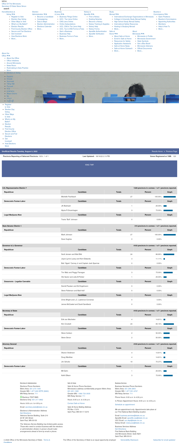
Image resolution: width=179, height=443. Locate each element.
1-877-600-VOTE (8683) (39, 391)
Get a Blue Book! (143, 43)
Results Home (157, 151)
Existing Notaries (95, 19)
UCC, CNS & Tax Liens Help (70, 26)
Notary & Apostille (87, 12)
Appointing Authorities (166, 21)
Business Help (65, 33)
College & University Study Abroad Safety (130, 19)
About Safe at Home (122, 36)
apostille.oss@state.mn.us (137, 418)
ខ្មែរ (8, 96)
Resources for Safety (122, 41)
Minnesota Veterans (145, 46)
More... (14, 38)
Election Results (17, 26)
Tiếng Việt (10, 83)
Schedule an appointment (125, 404)
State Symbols (142, 41)
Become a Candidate (45, 16)
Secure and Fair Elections (21, 31)
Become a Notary (95, 21)
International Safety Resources (126, 24)
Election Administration (37, 12)
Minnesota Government (146, 38)
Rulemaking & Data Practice (17, 68)
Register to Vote (17, 16)
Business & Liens (58, 12)
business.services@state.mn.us (132, 415)
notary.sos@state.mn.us (135, 423)
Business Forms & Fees (69, 36)
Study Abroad (112, 12)
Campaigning (42, 19)
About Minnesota (136, 32)
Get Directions (25, 413)
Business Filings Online (68, 16)
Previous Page (171, 151)
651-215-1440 (35, 388)
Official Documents (144, 48)
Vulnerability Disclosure (129, 440)
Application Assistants (122, 43)
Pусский (10, 86)
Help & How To (164, 26)
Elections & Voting (10, 12)
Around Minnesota (14, 63)
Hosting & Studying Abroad (124, 26)
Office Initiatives (13, 60)
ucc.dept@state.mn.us (133, 420)
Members (162, 24)
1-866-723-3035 (84, 393)
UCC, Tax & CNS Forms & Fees (72, 29)
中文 (8, 88)
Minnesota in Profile (145, 36)
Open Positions (164, 16)
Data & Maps (42, 21)
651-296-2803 (130, 388)
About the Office (5, 54)
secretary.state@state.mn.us (36, 407)
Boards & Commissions (159, 12)
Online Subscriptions (67, 24)
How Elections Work (19, 36)
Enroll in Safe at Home (123, 38)
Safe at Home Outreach (123, 48)
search (6, 8)
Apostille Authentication (98, 31)
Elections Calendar (44, 26)
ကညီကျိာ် (10, 101)
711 (36, 393)
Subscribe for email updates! (164, 440)
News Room (11, 65)
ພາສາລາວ (10, 91)
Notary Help (93, 26)
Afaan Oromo (12, 93)
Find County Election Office (21, 29)
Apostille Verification (96, 33)
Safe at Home (112, 32)
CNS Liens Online (66, 21)
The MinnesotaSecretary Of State (14, 4)
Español (10, 76)
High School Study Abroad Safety (127, 21)
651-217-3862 (37, 399)
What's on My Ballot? (19, 24)
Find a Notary (94, 16)
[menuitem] (19, 25)
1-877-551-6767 (131, 391)
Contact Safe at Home (76, 403)
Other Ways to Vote (18, 21)
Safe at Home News (122, 46)
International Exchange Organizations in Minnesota (134, 16)
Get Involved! (16, 33)
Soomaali (10, 81)
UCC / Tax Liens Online (69, 19)
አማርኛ (9, 98)
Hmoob (9, 79)
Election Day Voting (18, 19)
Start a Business (66, 31)
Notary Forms (94, 29)
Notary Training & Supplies (99, 24)
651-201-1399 (73, 391)
